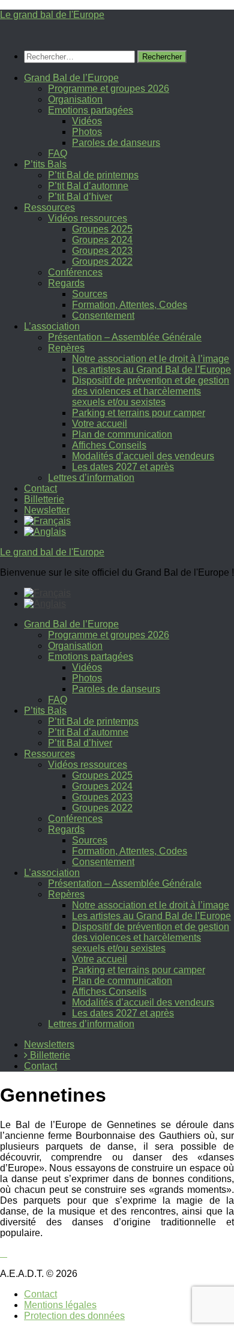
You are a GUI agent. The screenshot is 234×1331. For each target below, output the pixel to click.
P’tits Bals (45, 164)
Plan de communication (122, 434)
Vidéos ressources (87, 218)
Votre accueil (99, 423)
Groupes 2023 (102, 251)
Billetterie (44, 499)
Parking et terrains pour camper (138, 413)
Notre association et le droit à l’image (150, 359)
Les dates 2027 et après (123, 467)
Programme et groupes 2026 (108, 88)
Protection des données (74, 1316)
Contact (40, 488)
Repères (66, 348)
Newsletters (49, 1044)
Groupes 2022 (102, 261)
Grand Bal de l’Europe (71, 78)
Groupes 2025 (102, 229)
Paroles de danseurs (116, 142)
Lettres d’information (91, 477)
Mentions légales (60, 1305)
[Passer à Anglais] (45, 532)
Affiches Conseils (109, 445)
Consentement (103, 315)
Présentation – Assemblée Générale (125, 337)
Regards (66, 283)
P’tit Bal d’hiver (80, 197)
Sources (89, 294)
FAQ (57, 153)
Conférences (75, 272)
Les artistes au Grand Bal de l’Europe (151, 369)
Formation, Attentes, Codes (129, 305)
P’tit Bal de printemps (93, 175)
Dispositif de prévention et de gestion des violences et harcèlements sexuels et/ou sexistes (150, 391)
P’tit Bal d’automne (88, 186)
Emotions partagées (90, 110)
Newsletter (47, 510)
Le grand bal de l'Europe (52, 15)
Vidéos (87, 121)
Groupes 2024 (102, 240)
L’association (52, 326)
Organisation (75, 99)
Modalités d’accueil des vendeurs (143, 456)
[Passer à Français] (47, 593)
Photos (87, 132)
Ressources (49, 207)
